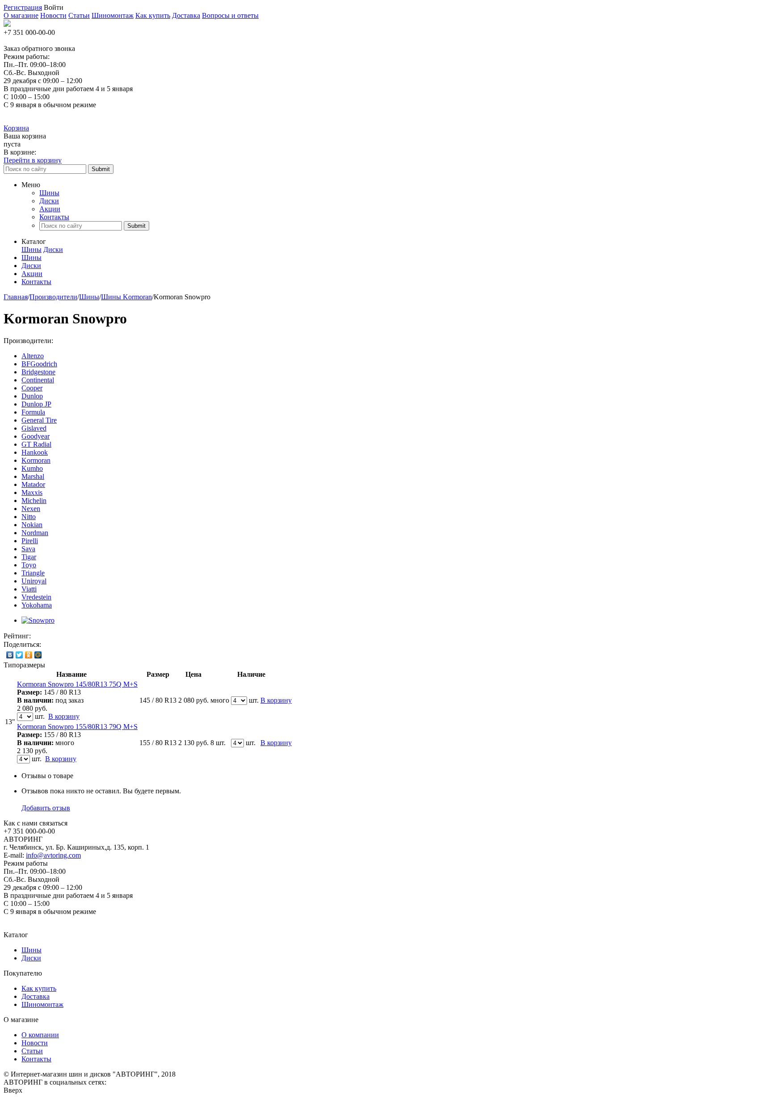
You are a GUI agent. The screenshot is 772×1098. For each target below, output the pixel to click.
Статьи (79, 15)
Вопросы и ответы (230, 15)
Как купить (152, 15)
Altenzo (32, 356)
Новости (53, 15)
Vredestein (36, 597)
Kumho (32, 468)
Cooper (31, 388)
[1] (40, 636)
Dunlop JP (36, 404)
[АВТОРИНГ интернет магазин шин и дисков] (7, 24)
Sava (28, 549)
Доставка (186, 15)
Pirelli (29, 541)
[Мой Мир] (38, 655)
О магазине (21, 15)
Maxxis (31, 492)
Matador (33, 484)
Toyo (28, 565)
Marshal (32, 476)
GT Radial (36, 444)
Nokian (31, 524)
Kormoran (35, 460)
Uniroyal (33, 581)
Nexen (30, 508)
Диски (49, 201)
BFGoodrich (39, 364)
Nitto (28, 516)
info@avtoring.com (53, 855)
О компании (40, 1035)
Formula (33, 412)
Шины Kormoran (126, 297)
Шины (49, 193)
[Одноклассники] (29, 655)
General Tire (39, 420)
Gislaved (33, 428)
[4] (67, 636)
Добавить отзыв (45, 808)
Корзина (16, 128)
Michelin (33, 500)
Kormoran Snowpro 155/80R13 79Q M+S (77, 726)
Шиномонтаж (113, 15)
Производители (53, 297)
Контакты (54, 217)
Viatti (29, 589)
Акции (49, 209)
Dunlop (32, 396)
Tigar (28, 557)
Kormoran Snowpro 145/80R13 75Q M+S (77, 684)
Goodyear (35, 436)
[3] (58, 636)
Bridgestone (38, 372)
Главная (16, 297)
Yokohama (36, 605)
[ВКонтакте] (10, 655)
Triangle (33, 573)
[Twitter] (19, 655)
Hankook (34, 452)
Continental (37, 380)
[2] (49, 636)
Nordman (34, 532)
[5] (76, 636)
